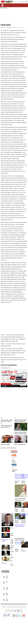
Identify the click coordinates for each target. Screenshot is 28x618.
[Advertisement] (14, 318)
